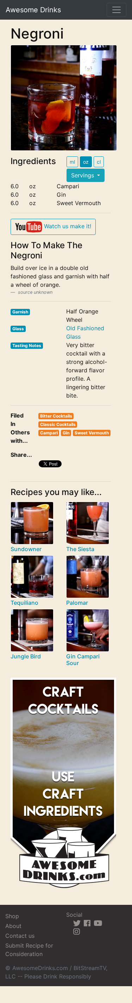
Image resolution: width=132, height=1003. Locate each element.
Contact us (19, 935)
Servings (83, 175)
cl (99, 162)
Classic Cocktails (58, 424)
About (13, 925)
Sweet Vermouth (92, 432)
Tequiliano (24, 602)
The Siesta (80, 549)
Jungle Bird (26, 656)
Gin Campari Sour (83, 659)
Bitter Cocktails (56, 416)
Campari (49, 432)
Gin (66, 432)
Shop (12, 916)
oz (86, 162)
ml (72, 162)
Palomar (77, 602)
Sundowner (26, 549)
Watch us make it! (66, 226)
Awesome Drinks (33, 10)
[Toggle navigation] (116, 10)
